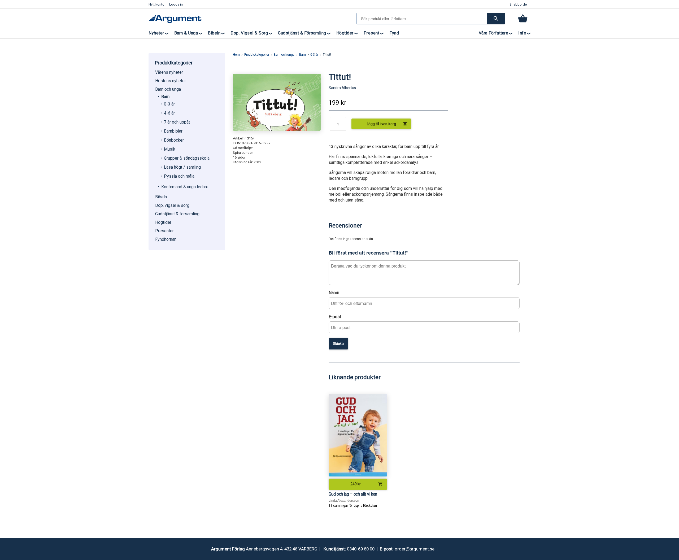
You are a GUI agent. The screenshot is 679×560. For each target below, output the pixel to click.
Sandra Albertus (342, 88)
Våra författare (493, 33)
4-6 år (169, 113)
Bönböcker (174, 140)
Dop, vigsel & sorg (249, 33)
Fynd (394, 33)
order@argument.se (414, 549)
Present (372, 33)
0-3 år (169, 104)
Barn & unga (186, 33)
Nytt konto (156, 4)
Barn (165, 96)
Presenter (164, 230)
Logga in (176, 4)
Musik (169, 149)
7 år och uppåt (177, 122)
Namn (334, 292)
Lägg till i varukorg (387, 123)
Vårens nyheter (169, 72)
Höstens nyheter (170, 80)
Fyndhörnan (165, 239)
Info (522, 33)
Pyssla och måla (179, 176)
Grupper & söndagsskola (187, 158)
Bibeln (214, 33)
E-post (335, 316)
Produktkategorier (256, 54)
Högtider (345, 33)
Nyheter (156, 33)
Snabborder (519, 4)
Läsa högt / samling (182, 167)
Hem (236, 54)
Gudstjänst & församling (302, 33)
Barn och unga (168, 89)
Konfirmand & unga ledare (184, 186)
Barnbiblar (173, 131)
